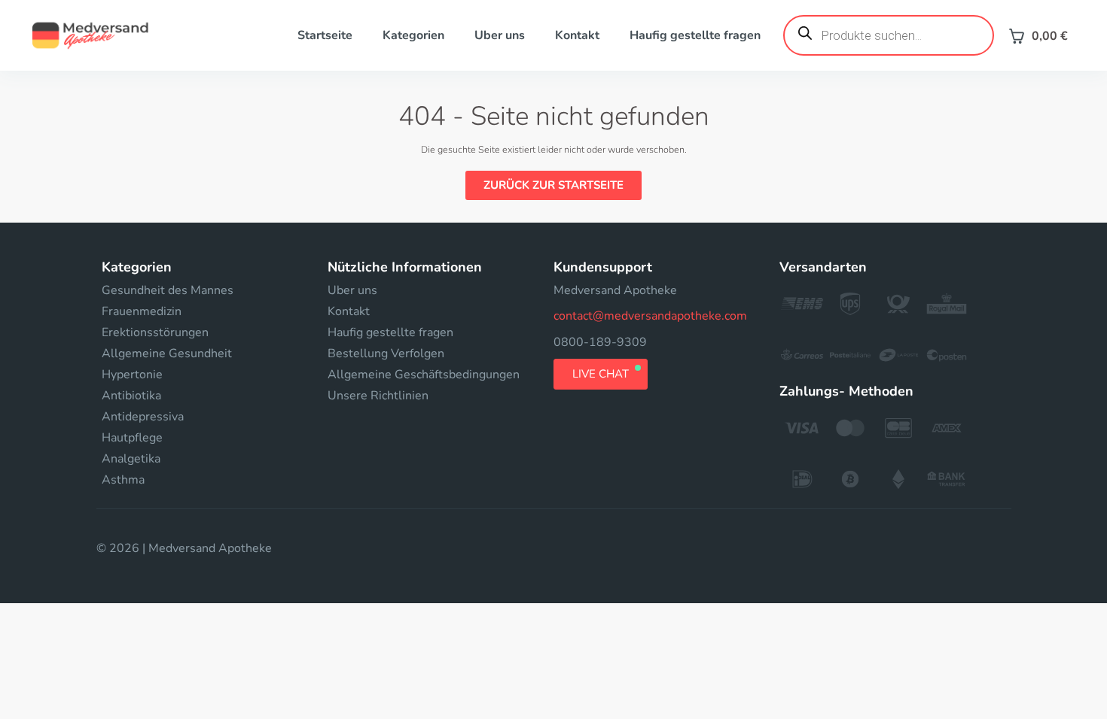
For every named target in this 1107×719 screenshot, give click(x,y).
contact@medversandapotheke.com (650, 316)
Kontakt (577, 35)
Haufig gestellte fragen (695, 35)
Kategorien (413, 35)
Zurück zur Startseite (553, 185)
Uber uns (499, 35)
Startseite (324, 35)
